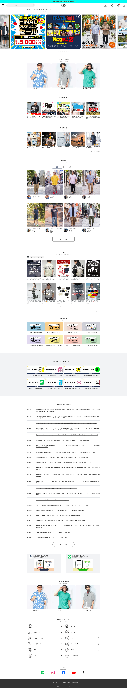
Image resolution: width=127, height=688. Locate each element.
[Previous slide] (41, 31)
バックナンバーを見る (95, 151)
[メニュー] (3, 5)
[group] (34, 110)
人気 (70, 167)
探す (124, 6)
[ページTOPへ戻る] (101, 686)
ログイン (105, 6)
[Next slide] (85, 31)
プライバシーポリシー (54, 682)
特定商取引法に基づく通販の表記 (70, 682)
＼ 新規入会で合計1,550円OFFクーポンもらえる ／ (63, 1)
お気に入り (111, 6)
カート (118, 6)
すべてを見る (63, 239)
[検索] (33, 5)
